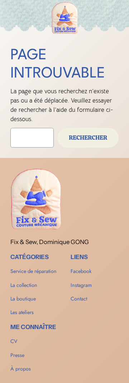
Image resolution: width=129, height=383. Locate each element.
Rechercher (88, 137)
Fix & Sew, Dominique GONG (49, 241)
